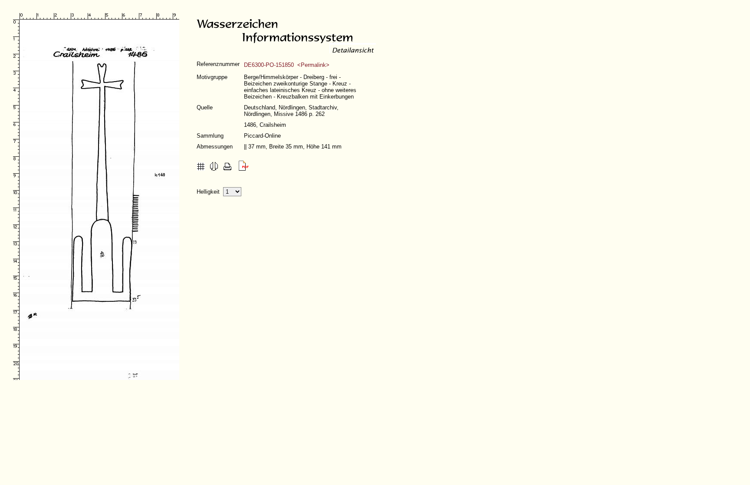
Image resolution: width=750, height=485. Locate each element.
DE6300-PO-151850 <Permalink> (286, 65)
